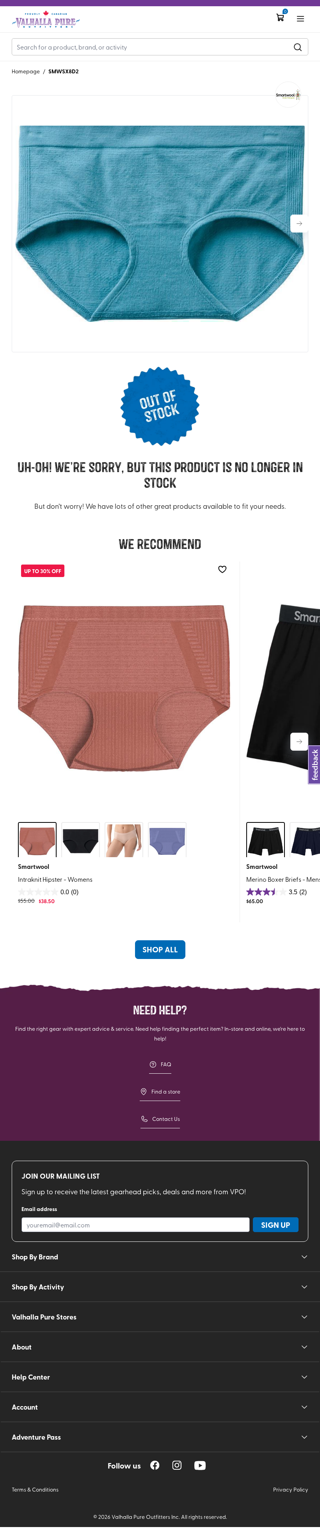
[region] (155, 1465)
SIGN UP (275, 1224)
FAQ (166, 1064)
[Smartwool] (288, 94)
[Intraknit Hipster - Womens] (124, 688)
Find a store (165, 1091)
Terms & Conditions (35, 1489)
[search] (298, 47)
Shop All (160, 949)
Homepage (26, 71)
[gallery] (160, 224)
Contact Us (166, 1118)
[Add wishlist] (222, 569)
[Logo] (46, 19)
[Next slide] (299, 224)
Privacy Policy (290, 1489)
